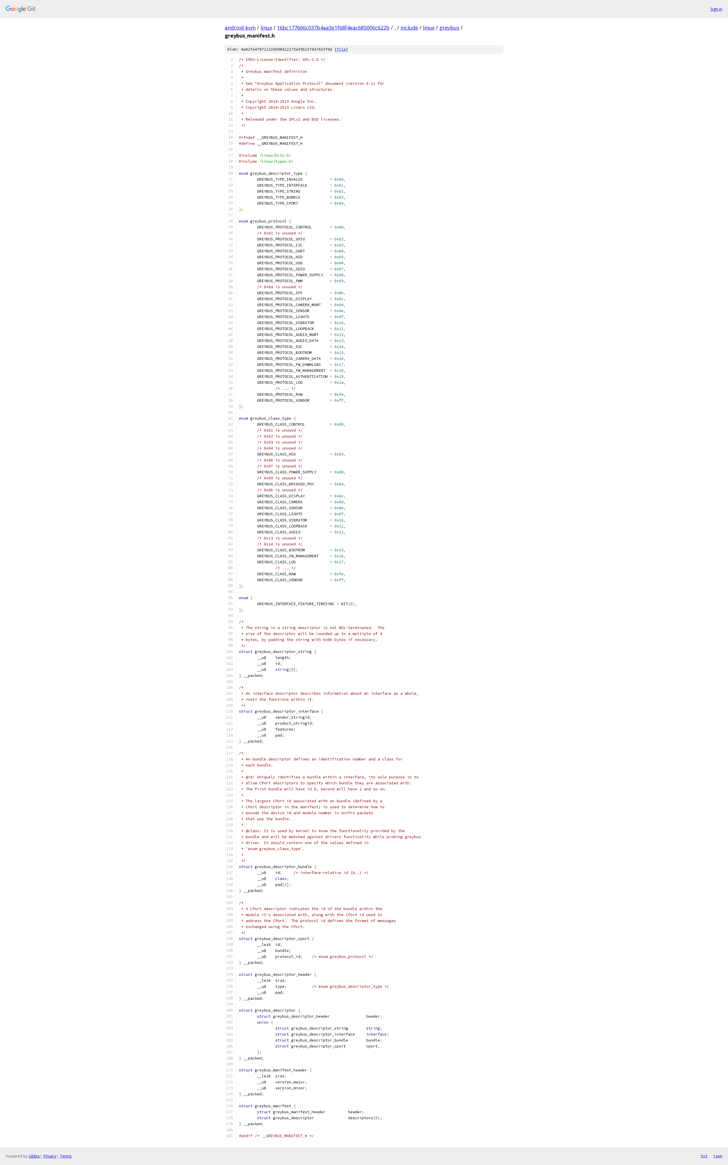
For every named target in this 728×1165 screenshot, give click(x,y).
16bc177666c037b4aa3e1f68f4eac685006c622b (333, 27)
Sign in (716, 9)
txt (704, 1155)
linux (266, 27)
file (341, 49)
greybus (449, 27)
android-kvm (240, 27)
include (409, 27)
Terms (66, 1156)
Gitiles (34, 1156)
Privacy (49, 1156)
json (717, 1155)
